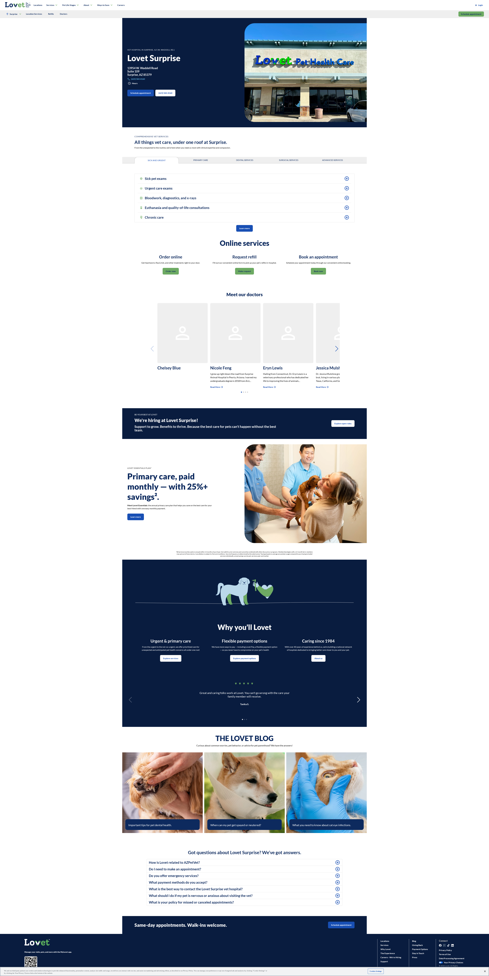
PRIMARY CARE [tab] (200, 160)
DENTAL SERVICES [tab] (244, 160)
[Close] (485, 971)
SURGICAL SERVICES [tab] (288, 160)
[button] (244, 178)
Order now (171, 271)
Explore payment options (244, 658)
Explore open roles (342, 423)
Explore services (170, 658)
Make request (244, 271)
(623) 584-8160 (165, 93)
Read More (215, 387)
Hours (135, 83)
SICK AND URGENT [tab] (157, 160)
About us (318, 658)
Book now (318, 271)
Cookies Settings (376, 971)
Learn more (244, 228)
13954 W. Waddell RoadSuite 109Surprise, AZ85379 (142, 71)
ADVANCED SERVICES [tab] (332, 160)
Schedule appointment (471, 14)
